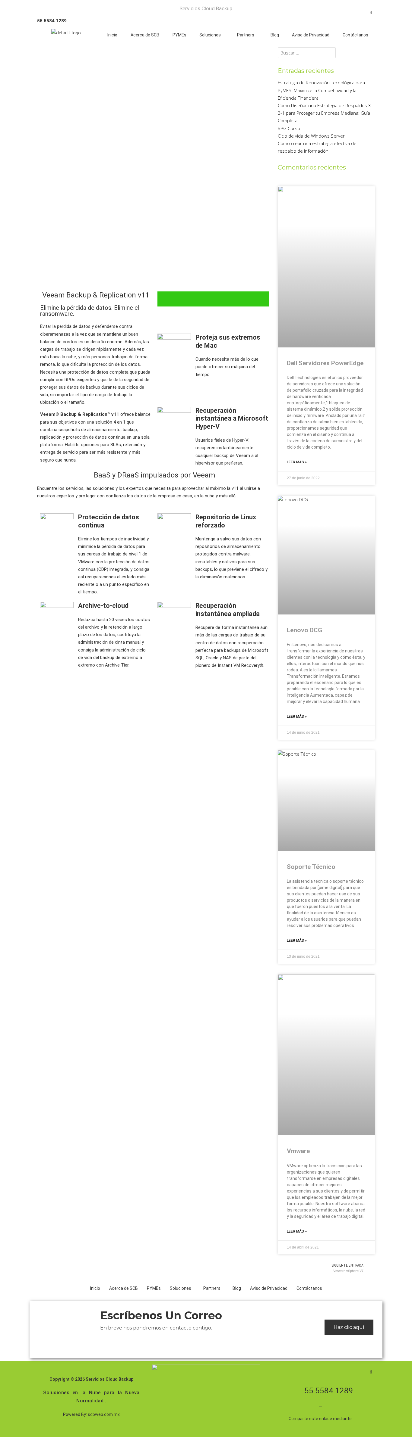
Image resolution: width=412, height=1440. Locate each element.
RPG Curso (289, 128)
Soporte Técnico (311, 866)
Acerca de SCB (145, 35)
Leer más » (297, 462)
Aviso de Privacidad (310, 35)
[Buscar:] (307, 53)
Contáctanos (355, 35)
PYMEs (179, 35)
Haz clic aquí (349, 1327)
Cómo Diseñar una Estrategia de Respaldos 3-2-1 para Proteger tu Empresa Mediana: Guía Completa (325, 112)
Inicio (112, 35)
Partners (245, 35)
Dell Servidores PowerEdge (325, 363)
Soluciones (210, 35)
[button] (212, 35)
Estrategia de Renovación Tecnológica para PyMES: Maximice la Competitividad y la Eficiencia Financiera (321, 90)
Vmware (298, 1151)
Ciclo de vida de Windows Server (311, 136)
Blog (275, 35)
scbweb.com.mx (104, 1414)
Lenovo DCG (304, 630)
